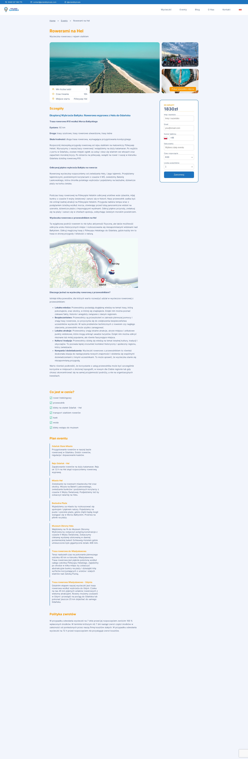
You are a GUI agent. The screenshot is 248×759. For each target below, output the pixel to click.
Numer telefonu (170, 134)
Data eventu (168, 144)
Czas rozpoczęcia (171, 153)
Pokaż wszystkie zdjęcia (183, 89)
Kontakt (227, 9)
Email (166, 124)
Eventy (183, 9)
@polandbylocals (73, 2)
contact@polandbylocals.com (44, 2)
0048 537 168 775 (15, 2)
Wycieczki (166, 9)
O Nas (211, 9)
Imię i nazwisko (170, 115)
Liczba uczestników (171, 163)
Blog (197, 9)
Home (52, 20)
